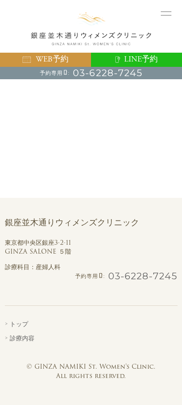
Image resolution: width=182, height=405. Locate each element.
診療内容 (22, 338)
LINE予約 (141, 59)
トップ (19, 324)
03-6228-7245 (107, 72)
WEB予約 (52, 59)
